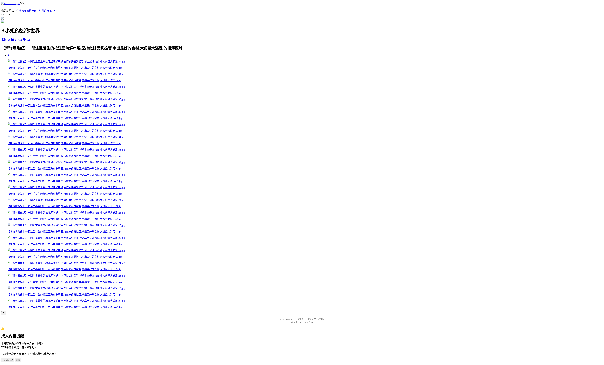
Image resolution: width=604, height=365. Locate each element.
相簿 (8, 40)
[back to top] (3, 313)
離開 (18, 360)
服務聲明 (309, 322)
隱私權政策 (296, 322)
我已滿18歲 (8, 360)
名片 (28, 40)
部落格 (18, 40)
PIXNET (290, 319)
